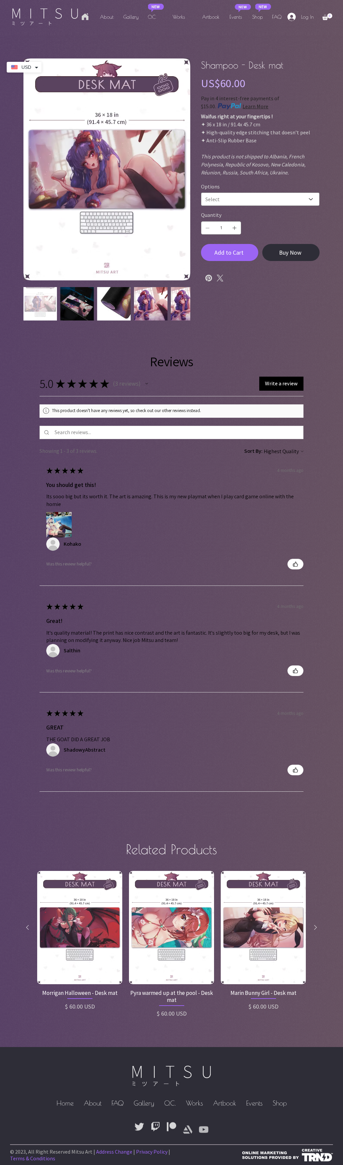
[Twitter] (220, 278)
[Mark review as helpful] (295, 564)
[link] (327, 16)
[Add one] (234, 228)
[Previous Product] (27, 927)
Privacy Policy (151, 1151)
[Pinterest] (209, 278)
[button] (147, 384)
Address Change (114, 1151)
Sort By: (253, 451)
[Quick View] (79, 927)
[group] (171, 944)
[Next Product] (316, 927)
